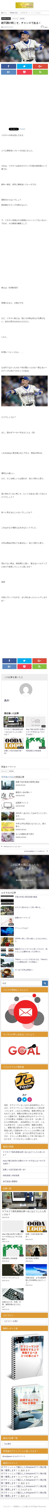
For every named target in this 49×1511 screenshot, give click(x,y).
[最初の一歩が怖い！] (24, 795)
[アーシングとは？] (24, 931)
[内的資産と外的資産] (35, 745)
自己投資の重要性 (10, 1181)
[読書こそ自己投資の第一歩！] (14, 746)
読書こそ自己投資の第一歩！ (15, 1169)
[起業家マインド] (24, 806)
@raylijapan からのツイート (13, 1456)
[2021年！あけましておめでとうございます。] (24, 816)
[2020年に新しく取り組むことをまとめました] (24, 942)
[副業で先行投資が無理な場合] (24, 785)
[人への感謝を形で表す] (24, 837)
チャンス (15, 18)
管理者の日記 (6, 18)
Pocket (22, 129)
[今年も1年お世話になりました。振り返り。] (24, 827)
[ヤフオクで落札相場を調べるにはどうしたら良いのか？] (14, 726)
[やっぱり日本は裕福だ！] (24, 973)
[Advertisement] (24, 102)
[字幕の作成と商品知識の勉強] (24, 900)
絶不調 (22, 18)
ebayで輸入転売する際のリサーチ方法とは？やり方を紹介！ (24, 1162)
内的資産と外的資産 (11, 1175)
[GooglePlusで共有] (40, 66)
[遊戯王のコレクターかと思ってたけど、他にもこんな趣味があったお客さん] (24, 952)
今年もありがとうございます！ (13, 846)
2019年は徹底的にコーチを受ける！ (34, 851)
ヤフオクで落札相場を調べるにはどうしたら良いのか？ (24, 1153)
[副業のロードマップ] (24, 921)
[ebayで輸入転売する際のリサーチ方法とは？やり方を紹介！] (35, 726)
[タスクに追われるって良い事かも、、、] (24, 910)
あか (46, 27)
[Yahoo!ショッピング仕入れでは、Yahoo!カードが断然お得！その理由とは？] (24, 962)
